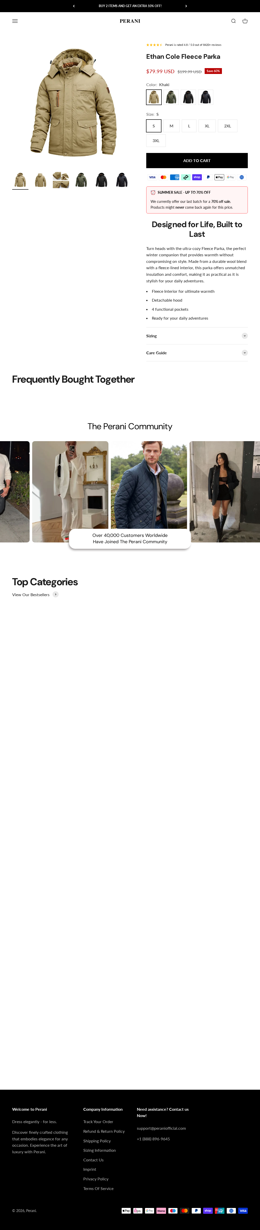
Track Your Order (98, 1121)
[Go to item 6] (122, 181)
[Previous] (74, 6)
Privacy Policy (95, 1178)
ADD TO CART (197, 160)
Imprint (89, 1169)
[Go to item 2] (40, 181)
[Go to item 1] (20, 181)
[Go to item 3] (61, 181)
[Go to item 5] (101, 181)
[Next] (186, 6)
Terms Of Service (98, 1188)
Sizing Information (99, 1150)
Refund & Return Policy (104, 1131)
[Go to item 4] (81, 181)
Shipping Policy (97, 1140)
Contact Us (93, 1159)
